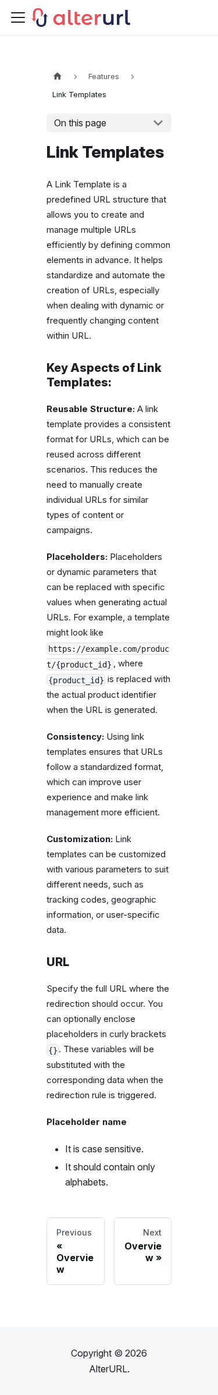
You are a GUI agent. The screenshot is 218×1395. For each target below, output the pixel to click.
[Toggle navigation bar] (18, 17)
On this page (80, 123)
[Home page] (58, 77)
